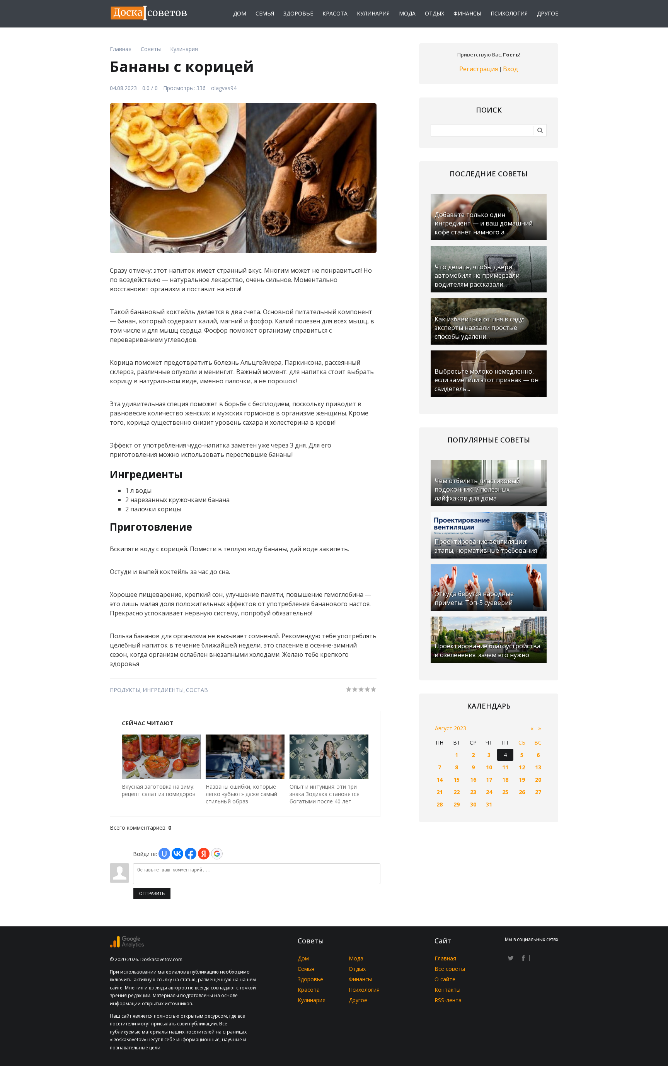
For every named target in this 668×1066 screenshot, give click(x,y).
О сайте (445, 979)
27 (538, 792)
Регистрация (478, 69)
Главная (445, 958)
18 (505, 779)
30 (473, 804)
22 (456, 792)
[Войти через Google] (217, 853)
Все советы (450, 968)
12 (522, 767)
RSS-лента (448, 1000)
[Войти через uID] (164, 853)
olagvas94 (224, 88)
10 (489, 767)
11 (505, 767)
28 (439, 804)
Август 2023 (450, 728)
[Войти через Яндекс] (204, 853)
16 (473, 779)
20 (538, 779)
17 (489, 779)
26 (522, 792)
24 (489, 792)
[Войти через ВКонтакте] (177, 853)
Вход (510, 69)
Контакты (447, 989)
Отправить (152, 893)
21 (439, 792)
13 (538, 767)
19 (522, 779)
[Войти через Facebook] (190, 853)
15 (456, 779)
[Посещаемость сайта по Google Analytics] (127, 945)
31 (489, 804)
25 (505, 792)
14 (439, 779)
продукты (125, 690)
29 (456, 804)
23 (473, 792)
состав (197, 690)
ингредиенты (163, 690)
